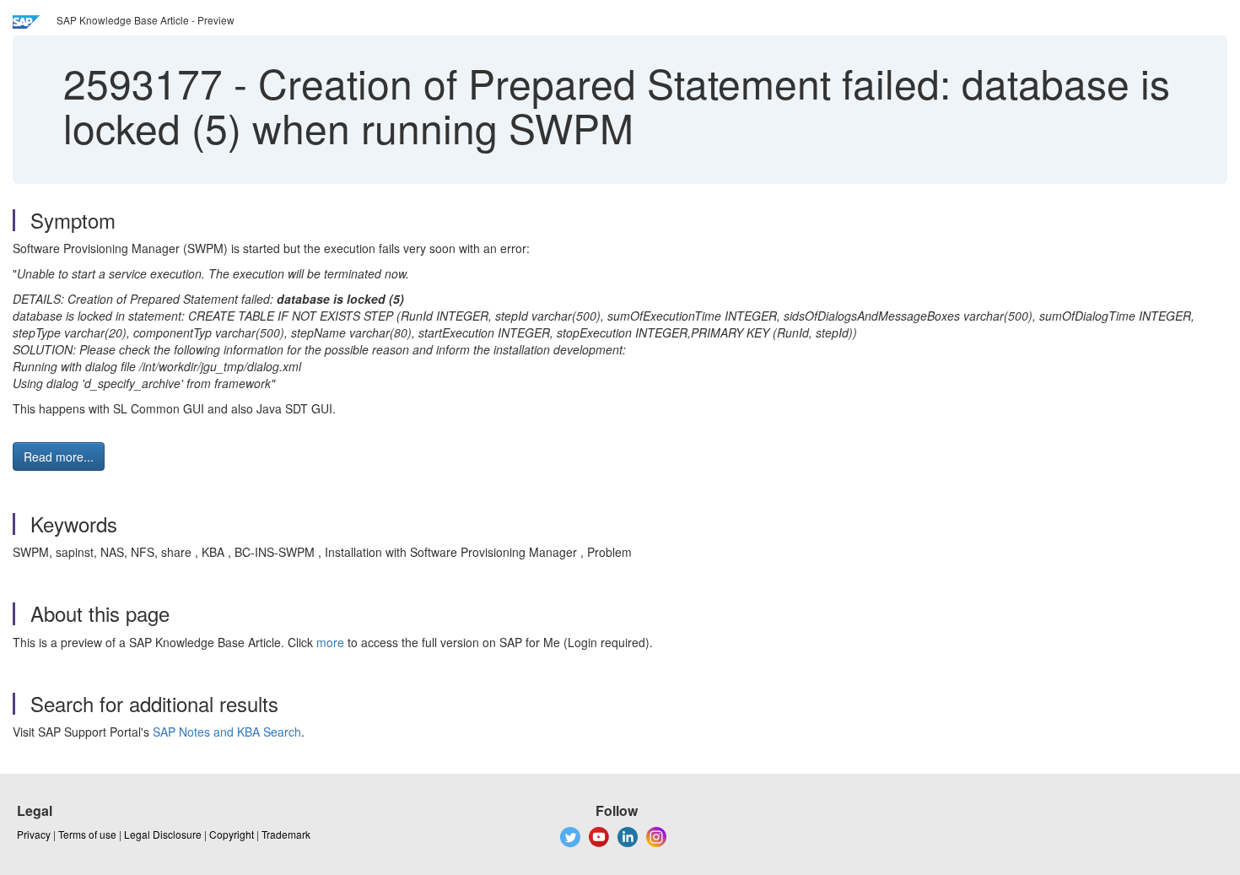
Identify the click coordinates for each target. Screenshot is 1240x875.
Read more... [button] (59, 456)
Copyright (231, 834)
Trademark (285, 834)
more (330, 642)
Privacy (34, 834)
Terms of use (87, 834)
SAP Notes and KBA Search (227, 731)
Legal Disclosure (163, 834)
